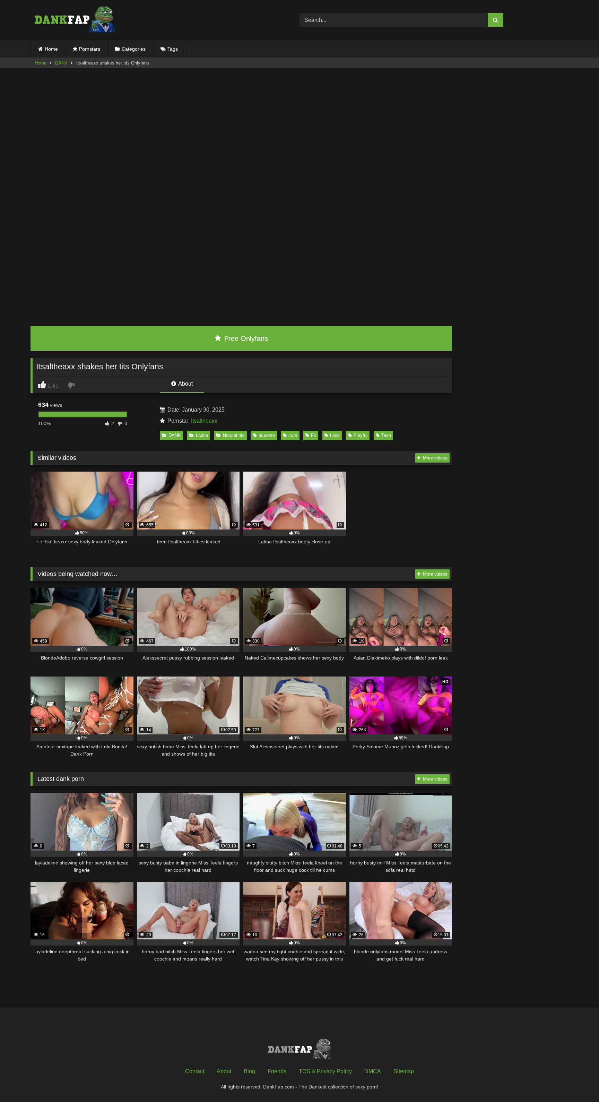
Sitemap (403, 1071)
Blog (249, 1071)
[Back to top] (577, 1081)
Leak (335, 435)
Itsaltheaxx (204, 421)
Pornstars (89, 49)
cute (292, 435)
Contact (194, 1071)
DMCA (372, 1071)
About (185, 384)
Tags (172, 49)
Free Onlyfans (245, 338)
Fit (313, 435)
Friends (277, 1071)
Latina (202, 435)
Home (51, 49)
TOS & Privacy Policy (325, 1071)
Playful (360, 435)
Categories (134, 49)
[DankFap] (74, 20)
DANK (61, 63)
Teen (386, 435)
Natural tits (234, 435)
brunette (267, 435)
